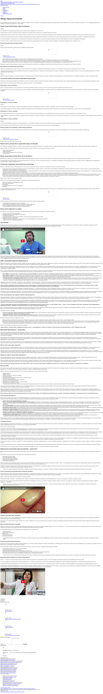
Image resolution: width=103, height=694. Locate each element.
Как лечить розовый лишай (8, 100)
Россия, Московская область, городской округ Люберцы (11, 2)
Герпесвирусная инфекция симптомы (10, 139)
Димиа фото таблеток (7, 679)
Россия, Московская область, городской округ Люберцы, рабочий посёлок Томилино (17, 688)
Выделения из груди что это (8, 681)
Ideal (1, 0)
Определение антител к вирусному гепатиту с (12, 683)
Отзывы (4, 11)
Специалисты (5, 10)
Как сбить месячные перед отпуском (7, 672)
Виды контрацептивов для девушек (12, 635)
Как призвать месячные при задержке (8, 670)
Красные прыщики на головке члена (10, 685)
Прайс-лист (5, 12)
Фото (4, 8)
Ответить (5, 655)
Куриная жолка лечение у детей (9, 676)
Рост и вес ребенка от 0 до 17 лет (7, 666)
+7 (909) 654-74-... (7, 3)
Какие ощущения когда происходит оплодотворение (11, 662)
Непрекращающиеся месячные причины (8, 668)
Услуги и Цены (6, 7)
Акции (4, 9)
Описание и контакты (7, 13)
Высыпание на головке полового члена (8, 664)
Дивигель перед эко (9, 627)
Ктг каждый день (6, 199)
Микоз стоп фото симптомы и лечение (13, 619)
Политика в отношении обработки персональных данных (12, 691)
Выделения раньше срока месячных (7, 659)
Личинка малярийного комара (9, 56)
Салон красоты (4, 687)
